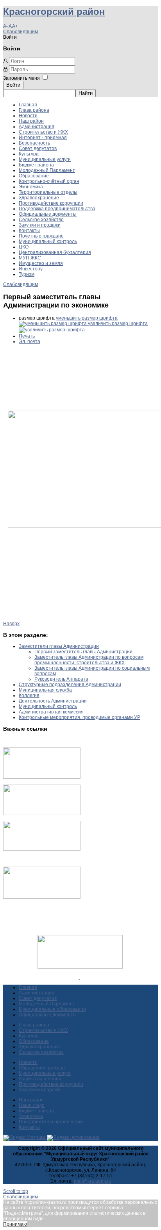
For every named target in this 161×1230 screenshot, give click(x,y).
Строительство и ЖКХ (43, 132)
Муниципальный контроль (48, 241)
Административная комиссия (51, 712)
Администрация (36, 126)
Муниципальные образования (52, 1009)
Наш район (31, 121)
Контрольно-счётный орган (49, 181)
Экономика (31, 187)
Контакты (29, 230)
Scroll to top (15, 1191)
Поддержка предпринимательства (57, 208)
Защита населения (40, 1079)
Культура (29, 154)
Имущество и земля (41, 263)
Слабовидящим (20, 31)
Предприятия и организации (51, 1122)
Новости (28, 115)
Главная (28, 104)
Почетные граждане (41, 236)
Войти (13, 85)
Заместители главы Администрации (59, 646)
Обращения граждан (42, 1068)
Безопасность (34, 143)
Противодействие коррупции (51, 203)
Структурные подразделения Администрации (70, 684)
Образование (34, 176)
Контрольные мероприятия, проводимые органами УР (79, 717)
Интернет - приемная (43, 137)
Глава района (34, 110)
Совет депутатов (38, 148)
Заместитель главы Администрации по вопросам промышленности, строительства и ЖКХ (88, 659)
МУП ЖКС (30, 258)
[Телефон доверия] (41, 897)
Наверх (11, 623)
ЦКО (24, 247)
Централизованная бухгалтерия (55, 252)
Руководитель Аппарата (61, 679)
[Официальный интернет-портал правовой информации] (79, 977)
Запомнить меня (21, 78)
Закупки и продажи (40, 225)
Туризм (26, 274)
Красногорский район (54, 11)
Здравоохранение (39, 197)
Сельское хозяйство (41, 219)
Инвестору (31, 269)
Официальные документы (48, 214)
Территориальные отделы (48, 192)
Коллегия (29, 695)
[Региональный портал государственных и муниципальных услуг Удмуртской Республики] (41, 813)
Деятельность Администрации (53, 701)
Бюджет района (36, 165)
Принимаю (15, 1224)
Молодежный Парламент (47, 170)
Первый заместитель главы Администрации (83, 651)
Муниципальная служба (45, 690)
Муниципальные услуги (45, 159)
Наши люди (32, 1105)
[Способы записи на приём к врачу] (41, 849)
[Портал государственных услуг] (41, 777)
